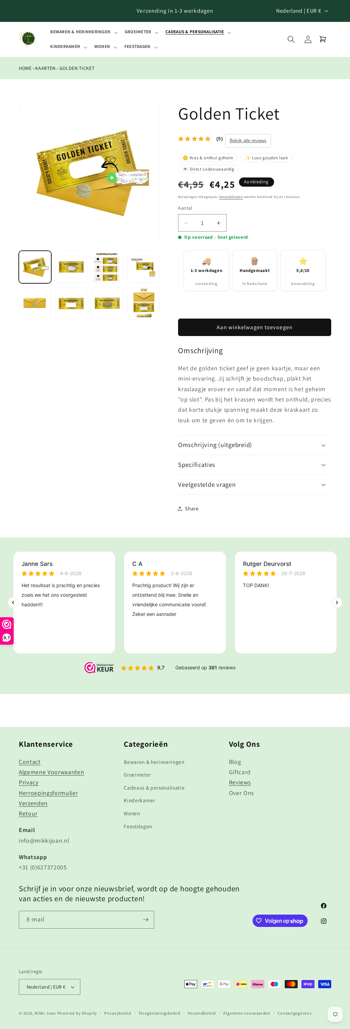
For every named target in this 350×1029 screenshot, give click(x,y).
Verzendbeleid (202, 1013)
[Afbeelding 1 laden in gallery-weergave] (35, 267)
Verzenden (33, 803)
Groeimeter (137, 774)
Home (25, 68)
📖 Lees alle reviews (248, 141)
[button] (83, 32)
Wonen (132, 813)
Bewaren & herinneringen (154, 761)
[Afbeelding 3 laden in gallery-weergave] (107, 267)
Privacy (29, 782)
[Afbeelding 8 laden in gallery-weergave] (143, 303)
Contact (30, 762)
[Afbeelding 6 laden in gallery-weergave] (71, 303)
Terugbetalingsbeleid (159, 1013)
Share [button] (192, 508)
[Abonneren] (145, 920)
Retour (28, 813)
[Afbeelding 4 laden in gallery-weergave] (143, 267)
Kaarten (45, 68)
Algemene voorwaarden (246, 1013)
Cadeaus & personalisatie (154, 787)
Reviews (240, 782)
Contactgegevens (295, 1013)
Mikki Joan (45, 1013)
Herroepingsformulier (48, 793)
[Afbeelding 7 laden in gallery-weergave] (107, 303)
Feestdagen (138, 826)
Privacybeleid (117, 1013)
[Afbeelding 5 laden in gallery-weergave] (35, 303)
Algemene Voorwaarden (51, 772)
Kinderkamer (139, 800)
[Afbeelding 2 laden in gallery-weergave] (71, 267)
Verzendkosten (231, 197)
